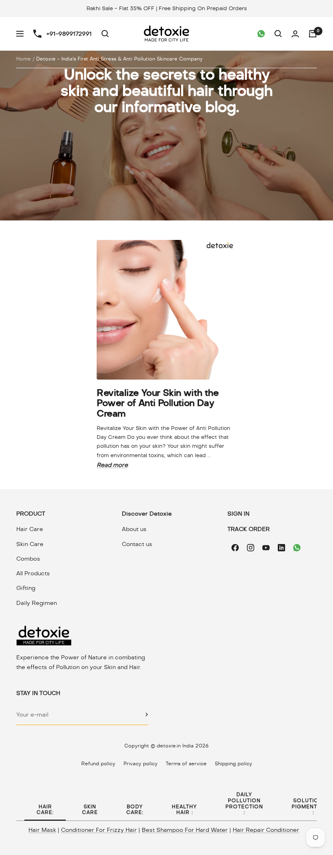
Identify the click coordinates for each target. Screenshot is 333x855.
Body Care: (134, 809)
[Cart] (313, 33)
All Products (33, 573)
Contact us (137, 544)
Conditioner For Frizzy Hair (99, 829)
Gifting (25, 588)
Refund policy (98, 763)
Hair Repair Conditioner (266, 829)
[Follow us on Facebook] (235, 547)
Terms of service (186, 763)
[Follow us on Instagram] (250, 547)
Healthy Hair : (184, 809)
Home (23, 59)
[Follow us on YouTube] (266, 547)
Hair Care (29, 529)
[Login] (295, 33)
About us (134, 529)
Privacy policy (140, 763)
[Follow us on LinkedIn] (281, 547)
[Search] (105, 33)
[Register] (146, 714)
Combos (28, 558)
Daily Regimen (36, 603)
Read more (112, 465)
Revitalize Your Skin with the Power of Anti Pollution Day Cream (157, 402)
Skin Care (29, 544)
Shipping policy (233, 763)
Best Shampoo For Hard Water (185, 829)
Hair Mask (42, 829)
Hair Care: (45, 809)
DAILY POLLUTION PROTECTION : (244, 803)
